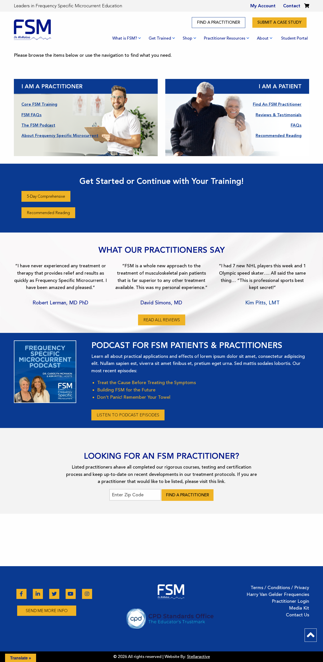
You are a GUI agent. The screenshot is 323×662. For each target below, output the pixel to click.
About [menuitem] (262, 38)
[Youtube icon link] (71, 594)
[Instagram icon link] (87, 594)
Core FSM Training (39, 104)
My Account (263, 6)
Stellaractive (198, 656)
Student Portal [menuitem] (294, 38)
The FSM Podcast (38, 125)
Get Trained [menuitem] (160, 38)
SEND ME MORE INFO (47, 610)
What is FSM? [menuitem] (124, 38)
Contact (291, 6)
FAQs (296, 125)
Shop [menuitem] (187, 38)
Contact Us (297, 615)
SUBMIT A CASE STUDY (279, 22)
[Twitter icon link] (55, 594)
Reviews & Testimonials (279, 114)
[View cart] (306, 5)
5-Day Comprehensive (46, 196)
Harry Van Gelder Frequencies (278, 594)
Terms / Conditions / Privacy (280, 587)
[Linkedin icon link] (38, 594)
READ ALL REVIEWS (161, 320)
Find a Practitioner (187, 495)
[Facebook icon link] (22, 594)
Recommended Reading (279, 135)
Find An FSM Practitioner (277, 104)
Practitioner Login (290, 601)
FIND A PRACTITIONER (218, 22)
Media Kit (299, 608)
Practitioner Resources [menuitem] (224, 38)
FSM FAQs (31, 114)
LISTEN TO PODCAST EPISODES (128, 415)
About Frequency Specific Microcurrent (59, 135)
